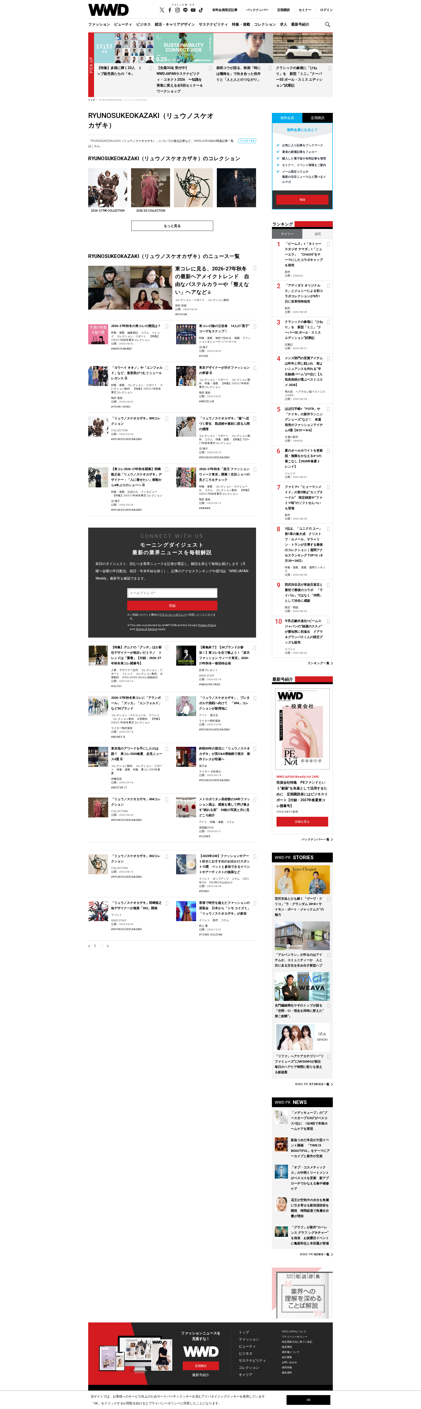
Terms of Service (146, 629)
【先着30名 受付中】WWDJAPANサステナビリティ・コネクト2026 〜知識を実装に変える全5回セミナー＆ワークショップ (180, 79)
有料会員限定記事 (225, 10)
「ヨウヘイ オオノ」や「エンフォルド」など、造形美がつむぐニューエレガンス (137, 373)
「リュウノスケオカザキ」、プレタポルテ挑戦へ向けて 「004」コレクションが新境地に (224, 703)
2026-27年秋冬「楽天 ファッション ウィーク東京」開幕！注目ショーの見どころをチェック (224, 474)
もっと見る (172, 226)
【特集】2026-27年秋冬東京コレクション (137, 495)
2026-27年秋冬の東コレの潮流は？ (136, 326)
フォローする (248, 140)
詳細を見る (302, 821)
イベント (154, 715)
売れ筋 (289, 391)
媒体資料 (287, 1372)
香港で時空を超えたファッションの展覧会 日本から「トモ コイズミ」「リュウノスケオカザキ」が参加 (224, 908)
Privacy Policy (207, 625)
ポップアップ (221, 878)
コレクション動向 (218, 300)
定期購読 (283, 10)
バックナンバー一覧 (315, 839)
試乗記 (289, 344)
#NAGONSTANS (209, 684)
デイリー (287, 234)
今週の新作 (291, 437)
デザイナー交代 (128, 670)
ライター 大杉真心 (210, 771)
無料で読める (223, 338)
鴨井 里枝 (117, 398)
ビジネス (143, 24)
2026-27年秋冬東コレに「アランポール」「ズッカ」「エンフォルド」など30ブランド (136, 703)
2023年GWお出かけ (221, 882)
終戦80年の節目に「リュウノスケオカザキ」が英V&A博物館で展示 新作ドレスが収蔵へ (224, 754)
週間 (318, 234)
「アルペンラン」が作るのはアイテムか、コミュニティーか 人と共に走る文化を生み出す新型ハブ (298, 960)
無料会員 (287, 118)
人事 (113, 670)
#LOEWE (204, 836)
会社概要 (287, 1357)
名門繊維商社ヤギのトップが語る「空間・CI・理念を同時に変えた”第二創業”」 (299, 1011)
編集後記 (132, 332)
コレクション (265, 24)
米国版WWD (206, 827)
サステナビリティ (213, 24)
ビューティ (123, 24)
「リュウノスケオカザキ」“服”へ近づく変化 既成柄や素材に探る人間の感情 (224, 423)
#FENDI (204, 891)
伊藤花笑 (116, 778)
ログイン (326, 10)
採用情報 (287, 1367)
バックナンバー (257, 10)
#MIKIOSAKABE (121, 348)
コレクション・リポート (190, 300)
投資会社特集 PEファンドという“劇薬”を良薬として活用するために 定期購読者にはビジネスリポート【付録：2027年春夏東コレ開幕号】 (302, 794)
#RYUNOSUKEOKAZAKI (126, 439)
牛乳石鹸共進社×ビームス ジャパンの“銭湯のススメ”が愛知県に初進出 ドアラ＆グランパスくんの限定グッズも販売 (304, 631)
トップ (244, 1332)
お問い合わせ (289, 1362)
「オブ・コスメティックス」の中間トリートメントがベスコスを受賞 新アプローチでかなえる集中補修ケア (310, 1178)
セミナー (305, 10)
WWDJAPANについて (294, 1331)
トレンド (127, 673)
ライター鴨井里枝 (122, 728)
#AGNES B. (118, 737)
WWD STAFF (206, 675)
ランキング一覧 (319, 663)
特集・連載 (241, 24)
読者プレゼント (208, 670)
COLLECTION (119, 430)
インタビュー (149, 491)
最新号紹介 (300, 24)
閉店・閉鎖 (291, 607)
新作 (215, 920)
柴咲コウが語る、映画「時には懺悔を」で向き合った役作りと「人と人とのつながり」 (238, 73)
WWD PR (312, 1084)
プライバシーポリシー (172, 614)
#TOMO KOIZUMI (210, 934)
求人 (283, 24)
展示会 (214, 715)
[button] (329, 24)
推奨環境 (287, 1347)
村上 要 (203, 925)
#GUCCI (116, 686)
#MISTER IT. (119, 787)
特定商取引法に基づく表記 (297, 1341)
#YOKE (203, 356)
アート (203, 715)
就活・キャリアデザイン (175, 24)
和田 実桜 (181, 305)
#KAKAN (204, 508)
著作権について (291, 1352)
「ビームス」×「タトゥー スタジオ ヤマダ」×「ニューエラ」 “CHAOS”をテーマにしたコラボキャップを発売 (304, 254)
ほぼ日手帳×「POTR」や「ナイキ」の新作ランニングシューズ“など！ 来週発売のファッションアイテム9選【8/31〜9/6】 (304, 419)
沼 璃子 (203, 347)
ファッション (99, 24)
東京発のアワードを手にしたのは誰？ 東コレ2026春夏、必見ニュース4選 (136, 754)
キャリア (245, 1375)
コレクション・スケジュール (128, 715)
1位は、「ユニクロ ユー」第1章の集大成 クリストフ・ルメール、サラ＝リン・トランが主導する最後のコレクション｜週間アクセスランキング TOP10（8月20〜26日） (304, 544)
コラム (145, 332)
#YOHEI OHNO (121, 406)
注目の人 (132, 491)
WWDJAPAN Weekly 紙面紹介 (140, 677)
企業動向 (142, 718)
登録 (302, 199)
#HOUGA (181, 314)
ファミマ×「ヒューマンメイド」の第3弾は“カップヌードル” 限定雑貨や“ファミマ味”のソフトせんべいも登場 (304, 497)
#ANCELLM (206, 401)
